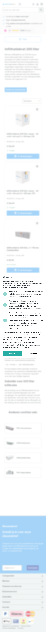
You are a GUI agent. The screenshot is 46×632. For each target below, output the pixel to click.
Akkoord (12, 353)
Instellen (33, 353)
